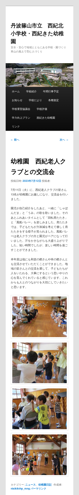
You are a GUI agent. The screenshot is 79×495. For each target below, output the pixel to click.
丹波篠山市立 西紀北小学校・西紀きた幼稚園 (37, 33)
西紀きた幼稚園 (46, 117)
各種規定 (53, 100)
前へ (15, 139)
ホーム (16, 91)
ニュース (30, 484)
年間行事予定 (51, 91)
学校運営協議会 (21, 109)
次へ (64, 139)
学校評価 (42, 109)
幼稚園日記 (45, 484)
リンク (16, 126)
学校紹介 (31, 91)
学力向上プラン (21, 117)
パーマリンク (38, 488)
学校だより (35, 100)
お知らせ (17, 100)
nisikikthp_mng (20, 488)
